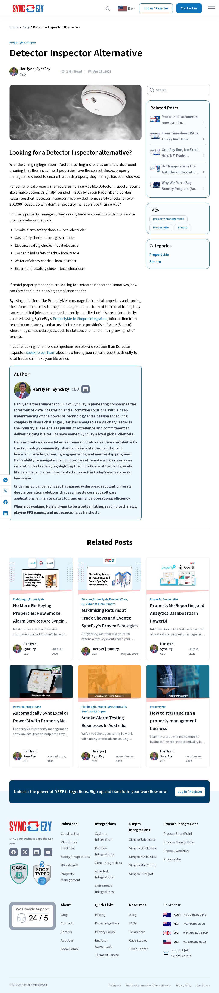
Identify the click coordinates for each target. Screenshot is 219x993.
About (66, 905)
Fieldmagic (20, 599)
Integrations (105, 824)
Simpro (31, 42)
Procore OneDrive (176, 850)
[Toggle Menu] (211, 8)
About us (67, 940)
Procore (86, 599)
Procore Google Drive (179, 842)
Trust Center (138, 949)
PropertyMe (17, 42)
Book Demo (69, 949)
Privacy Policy (105, 932)
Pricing (100, 914)
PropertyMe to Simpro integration (80, 318)
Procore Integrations (180, 824)
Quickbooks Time (93, 604)
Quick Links (104, 905)
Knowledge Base (107, 923)
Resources (137, 905)
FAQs (132, 923)
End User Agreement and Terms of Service (148, 985)
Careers (66, 932)
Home (14, 27)
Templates (137, 932)
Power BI (155, 599)
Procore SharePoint (177, 833)
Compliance (203, 985)
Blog (25, 27)
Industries (69, 824)
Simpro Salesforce (142, 839)
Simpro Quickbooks (143, 848)
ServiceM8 (88, 711)
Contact (67, 923)
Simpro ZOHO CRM (143, 856)
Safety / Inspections (75, 856)
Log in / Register (156, 8)
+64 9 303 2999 (194, 923)
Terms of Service (107, 955)
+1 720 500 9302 (194, 941)
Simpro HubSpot (141, 874)
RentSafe (120, 707)
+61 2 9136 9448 (195, 914)
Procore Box (172, 859)
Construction (70, 833)
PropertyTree (118, 599)
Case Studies (138, 940)
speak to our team (40, 352)
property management (168, 219)
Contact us (189, 8)
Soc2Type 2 (115, 985)
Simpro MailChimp (142, 865)
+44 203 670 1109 (195, 932)
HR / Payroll (69, 865)
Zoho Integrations (108, 862)
